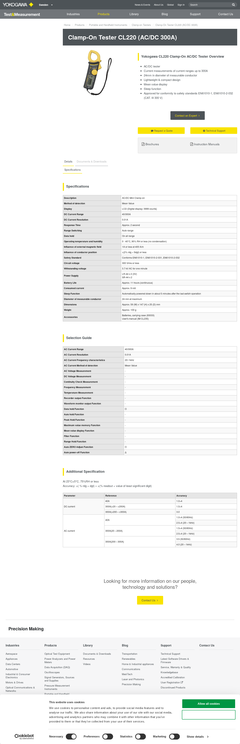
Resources (89, 659)
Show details (195, 736)
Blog (165, 14)
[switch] (107, 737)
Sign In (181, 4)
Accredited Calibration (173, 677)
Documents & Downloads (97, 653)
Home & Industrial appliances (138, 664)
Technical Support (215, 130)
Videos (87, 664)
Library (134, 14)
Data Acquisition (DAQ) (57, 667)
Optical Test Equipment (57, 653)
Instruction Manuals (207, 144)
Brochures (152, 144)
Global (170, 4)
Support (195, 14)
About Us (158, 4)
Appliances (12, 659)
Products (104, 14)
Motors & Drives (14, 682)
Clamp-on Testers (141, 25)
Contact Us (225, 14)
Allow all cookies (209, 703)
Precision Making (131, 684)
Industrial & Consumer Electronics (18, 675)
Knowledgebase (169, 672)
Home (67, 25)
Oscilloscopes (52, 672)
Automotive (12, 669)
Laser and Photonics (133, 679)
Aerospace (11, 653)
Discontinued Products (173, 687)
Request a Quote (163, 130)
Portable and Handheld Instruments (108, 25)
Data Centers (13, 664)
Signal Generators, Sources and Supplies (59, 678)
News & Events (142, 4)
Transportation (129, 653)
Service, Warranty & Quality (176, 667)
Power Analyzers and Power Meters (59, 660)
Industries (73, 14)
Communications (131, 669)
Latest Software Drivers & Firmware (175, 660)
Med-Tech (127, 674)
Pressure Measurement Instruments (57, 687)
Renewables (128, 659)
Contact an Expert (186, 115)
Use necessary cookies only (208, 714)
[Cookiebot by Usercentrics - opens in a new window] (24, 737)
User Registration (170, 682)
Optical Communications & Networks (20, 689)
